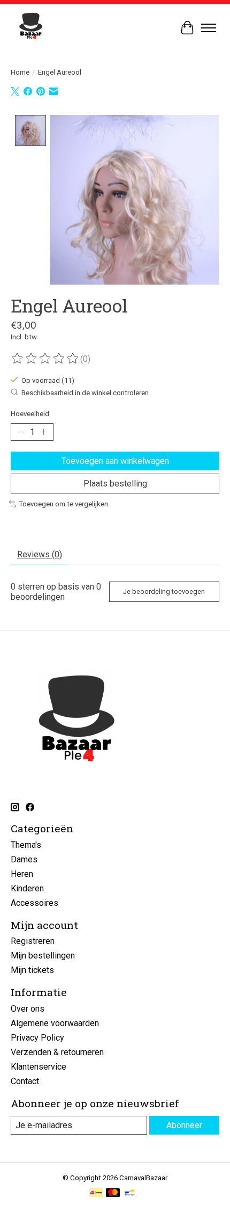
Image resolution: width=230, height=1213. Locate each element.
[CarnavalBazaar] (31, 28)
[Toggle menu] (208, 28)
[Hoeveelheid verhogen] (43, 432)
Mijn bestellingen (43, 955)
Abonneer (184, 1125)
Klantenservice (38, 1067)
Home (20, 72)
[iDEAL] (96, 1193)
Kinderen (27, 888)
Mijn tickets (32, 970)
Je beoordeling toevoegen (164, 591)
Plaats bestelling (115, 483)
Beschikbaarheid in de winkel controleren (85, 393)
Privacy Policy (37, 1038)
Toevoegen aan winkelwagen (115, 461)
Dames (24, 859)
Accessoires (34, 903)
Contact (25, 1081)
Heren (22, 874)
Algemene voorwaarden (55, 1023)
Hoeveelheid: (31, 414)
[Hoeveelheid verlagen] (21, 432)
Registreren (33, 941)
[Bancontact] (129, 1193)
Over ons (27, 1009)
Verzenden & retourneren (57, 1052)
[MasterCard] (113, 1193)
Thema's (26, 845)
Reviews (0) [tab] (39, 554)
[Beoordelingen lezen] (45, 358)
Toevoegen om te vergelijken (63, 504)
